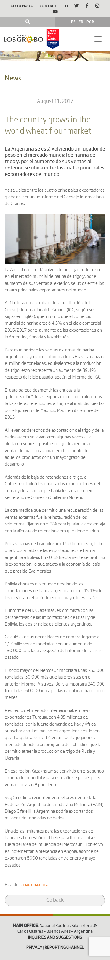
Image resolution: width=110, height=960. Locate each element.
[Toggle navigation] (98, 39)
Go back (55, 900)
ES (73, 21)
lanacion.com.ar (35, 885)
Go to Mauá (22, 6)
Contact (48, 6)
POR (90, 21)
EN (81, 21)
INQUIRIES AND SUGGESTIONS (55, 938)
